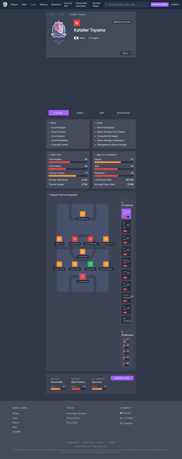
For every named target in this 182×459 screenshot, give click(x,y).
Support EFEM (159, 4)
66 (106, 239)
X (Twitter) (129, 418)
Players (80, 113)
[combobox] (126, 4)
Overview (58, 113)
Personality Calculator (76, 413)
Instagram (128, 423)
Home (52, 15)
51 (82, 277)
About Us (101, 442)
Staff (102, 113)
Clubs (62, 15)
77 (90, 264)
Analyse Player (73, 418)
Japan (82, 38)
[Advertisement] (91, 83)
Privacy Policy (73, 442)
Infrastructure (123, 113)
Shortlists (17, 431)
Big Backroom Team (122, 22)
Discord (127, 413)
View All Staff (122, 378)
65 (75, 264)
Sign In (174, 4)
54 (75, 239)
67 (59, 264)
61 (90, 239)
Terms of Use (88, 442)
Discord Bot (71, 422)
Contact (111, 442)
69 (82, 251)
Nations (16, 422)
